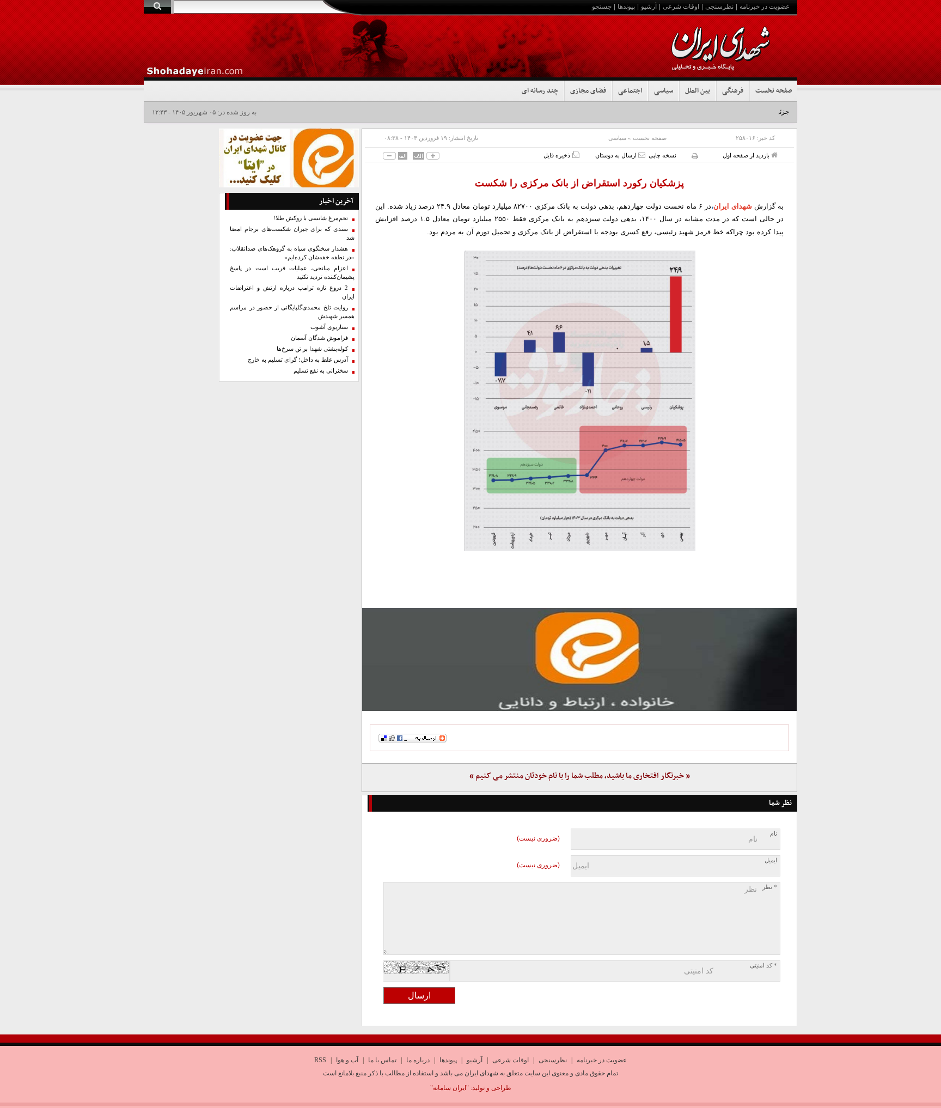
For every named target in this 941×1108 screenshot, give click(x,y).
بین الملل (697, 91)
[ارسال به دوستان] (641, 155)
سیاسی (663, 91)
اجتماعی (630, 91)
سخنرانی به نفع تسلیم (321, 371)
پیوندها (626, 6)
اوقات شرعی (681, 6)
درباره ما (418, 1060)
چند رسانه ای (540, 91)
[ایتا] (579, 659)
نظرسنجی (719, 6)
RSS (320, 1060)
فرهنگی (732, 91)
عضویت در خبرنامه (765, 6)
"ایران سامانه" (449, 1088)
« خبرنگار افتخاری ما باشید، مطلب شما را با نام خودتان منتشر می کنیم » (579, 776)
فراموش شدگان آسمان (319, 338)
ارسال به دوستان (616, 155)
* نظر (769, 887)
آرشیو (649, 6)
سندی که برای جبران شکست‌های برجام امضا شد (292, 233)
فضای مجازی (588, 91)
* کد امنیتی (763, 966)
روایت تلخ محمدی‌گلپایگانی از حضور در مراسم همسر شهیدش (292, 312)
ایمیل (771, 860)
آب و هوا (347, 1060)
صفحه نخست (773, 91)
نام (773, 834)
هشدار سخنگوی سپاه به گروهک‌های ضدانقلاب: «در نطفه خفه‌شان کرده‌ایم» (292, 253)
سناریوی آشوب (329, 327)
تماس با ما (382, 1060)
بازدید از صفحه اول (747, 155)
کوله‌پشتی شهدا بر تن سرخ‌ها (312, 349)
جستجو (602, 6)
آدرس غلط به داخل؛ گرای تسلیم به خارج (298, 360)
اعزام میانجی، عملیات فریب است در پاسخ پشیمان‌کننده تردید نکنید (292, 272)
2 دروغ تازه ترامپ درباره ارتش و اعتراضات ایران (292, 292)
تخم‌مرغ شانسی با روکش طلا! (310, 218)
